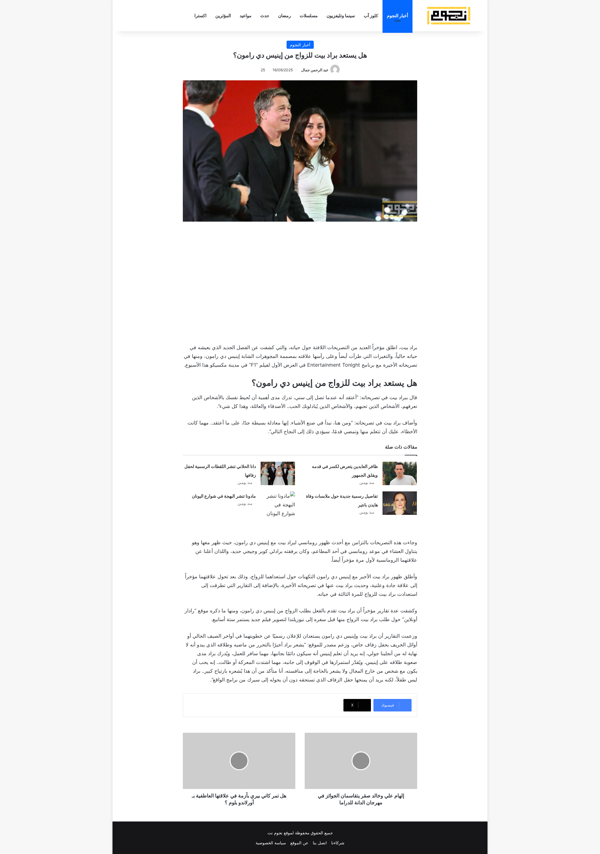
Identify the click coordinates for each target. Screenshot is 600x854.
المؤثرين (223, 15)
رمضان (284, 15)
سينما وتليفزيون (341, 15)
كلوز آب (371, 15)
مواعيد (246, 15)
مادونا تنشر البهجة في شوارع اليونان (224, 496)
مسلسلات (309, 15)
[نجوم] (448, 15)
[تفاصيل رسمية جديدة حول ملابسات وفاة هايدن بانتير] (399, 503)
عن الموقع (299, 842)
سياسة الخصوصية (271, 842)
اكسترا (200, 15)
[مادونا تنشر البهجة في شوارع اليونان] (278, 504)
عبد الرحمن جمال (314, 70)
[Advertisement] (300, 281)
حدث (264, 15)
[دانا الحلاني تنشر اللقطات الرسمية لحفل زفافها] (278, 473)
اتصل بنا (320, 842)
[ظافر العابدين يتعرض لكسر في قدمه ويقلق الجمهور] (399, 473)
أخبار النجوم (397, 15)
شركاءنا (337, 842)
